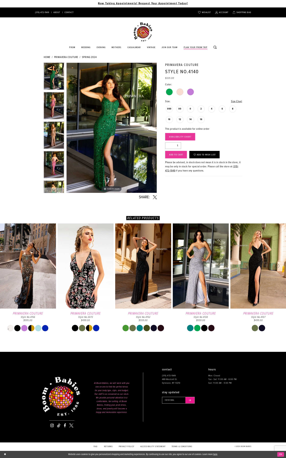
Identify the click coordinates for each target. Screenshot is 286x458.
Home (47, 57)
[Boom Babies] (143, 32)
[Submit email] (190, 400)
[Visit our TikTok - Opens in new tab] (58, 425)
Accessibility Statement (153, 446)
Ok (280, 454)
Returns (108, 446)
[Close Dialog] (5, 454)
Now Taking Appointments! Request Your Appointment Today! (143, 3)
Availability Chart (180, 136)
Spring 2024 (89, 57)
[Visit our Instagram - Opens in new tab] (52, 425)
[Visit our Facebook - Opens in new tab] (65, 425)
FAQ (95, 446)
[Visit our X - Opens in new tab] (71, 425)
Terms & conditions (182, 446)
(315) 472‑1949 (169, 375)
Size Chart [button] (236, 101)
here (215, 454)
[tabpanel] (54, 77)
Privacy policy (126, 446)
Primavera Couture (66, 57)
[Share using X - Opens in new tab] (155, 197)
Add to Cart (176, 154)
